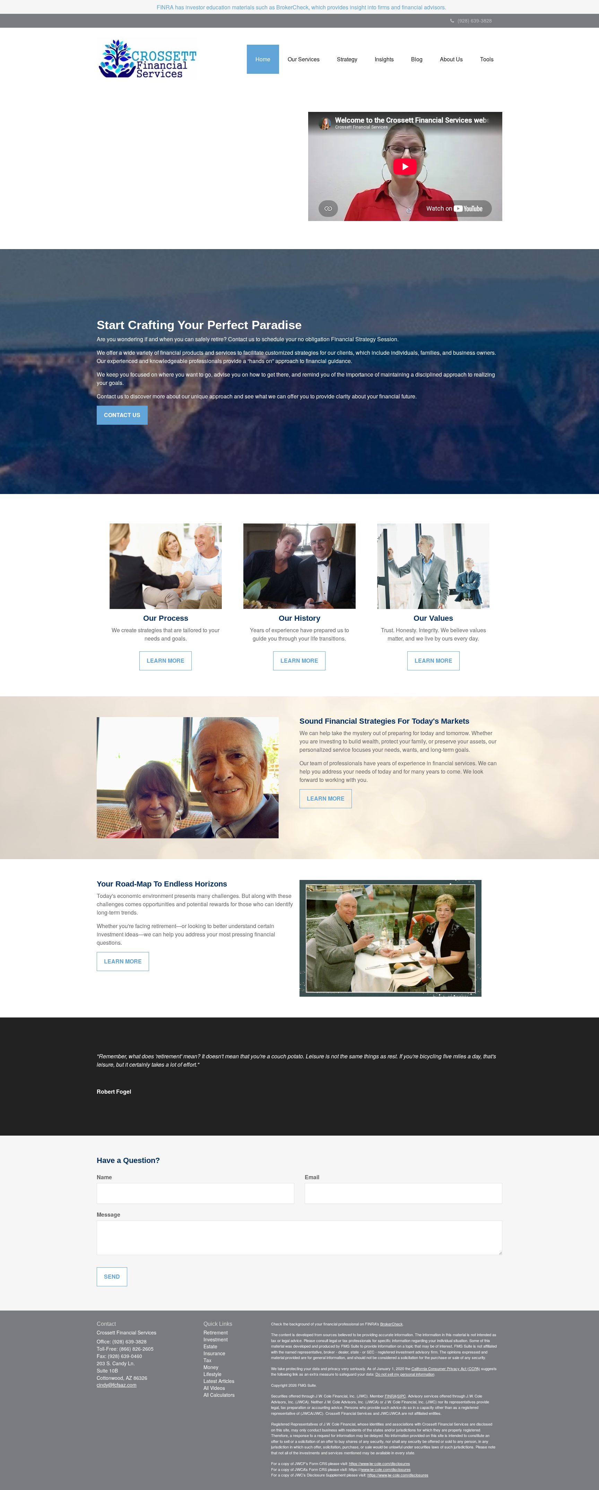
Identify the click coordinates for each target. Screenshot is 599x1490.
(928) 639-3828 (475, 20)
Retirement (215, 1332)
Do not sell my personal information (404, 1374)
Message (108, 1214)
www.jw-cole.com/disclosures (386, 1469)
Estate (210, 1346)
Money (210, 1367)
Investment (215, 1339)
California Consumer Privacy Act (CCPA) (445, 1368)
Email (312, 1177)
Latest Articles (218, 1380)
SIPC (401, 1396)
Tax (207, 1360)
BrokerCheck (391, 1323)
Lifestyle (212, 1373)
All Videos (214, 1387)
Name (104, 1177)
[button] (303, 59)
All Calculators (219, 1394)
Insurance (214, 1353)
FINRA (390, 1396)
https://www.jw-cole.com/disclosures (379, 1463)
